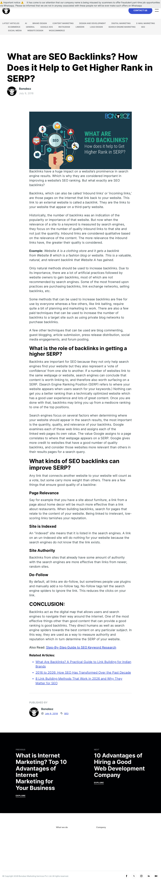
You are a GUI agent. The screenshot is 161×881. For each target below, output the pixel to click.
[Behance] (156, 875)
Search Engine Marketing (122, 27)
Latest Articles (10, 23)
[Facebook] (126, 875)
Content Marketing (63, 23)
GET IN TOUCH (130, 849)
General (30, 27)
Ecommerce (14, 27)
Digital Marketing (121, 23)
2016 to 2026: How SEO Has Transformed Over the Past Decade (83, 672)
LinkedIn (80, 27)
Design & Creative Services (72, 851)
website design (35, 30)
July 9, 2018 (51, 713)
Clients (100, 843)
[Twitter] (133, 875)
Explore (20, 795)
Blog (99, 858)
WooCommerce (57, 30)
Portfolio (102, 863)
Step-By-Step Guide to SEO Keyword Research (81, 647)
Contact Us (140, 10)
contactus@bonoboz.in (135, 839)
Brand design (40, 23)
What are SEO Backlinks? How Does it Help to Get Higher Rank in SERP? (80, 67)
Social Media (15, 30)
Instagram (64, 27)
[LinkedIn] (148, 875)
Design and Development (92, 23)
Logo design (96, 27)
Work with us (104, 848)
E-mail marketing (145, 23)
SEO (143, 27)
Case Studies (103, 853)
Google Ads (46, 27)
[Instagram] (141, 875)
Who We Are (103, 839)
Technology (63, 856)
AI (26, 23)
